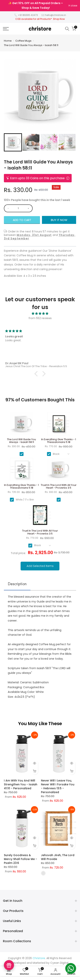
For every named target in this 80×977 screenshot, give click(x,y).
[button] (13, 142)
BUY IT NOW (59, 220)
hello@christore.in (55, 15)
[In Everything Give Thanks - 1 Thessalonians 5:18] (58, 425)
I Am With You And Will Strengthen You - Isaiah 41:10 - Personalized (20, 784)
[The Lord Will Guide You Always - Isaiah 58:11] (21, 425)
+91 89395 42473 (28, 15)
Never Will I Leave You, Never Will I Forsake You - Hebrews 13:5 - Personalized (57, 786)
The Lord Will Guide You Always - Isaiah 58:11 (31, 45)
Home (8, 41)
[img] (40, 313)
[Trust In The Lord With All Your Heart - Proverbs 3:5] (58, 471)
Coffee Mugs (23, 41)
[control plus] (29, 208)
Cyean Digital (59, 963)
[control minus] (7, 208)
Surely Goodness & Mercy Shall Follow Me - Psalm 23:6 (20, 859)
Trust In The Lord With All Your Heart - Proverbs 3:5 (59, 486)
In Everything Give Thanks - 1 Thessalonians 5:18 (58, 441)
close (73, 5)
